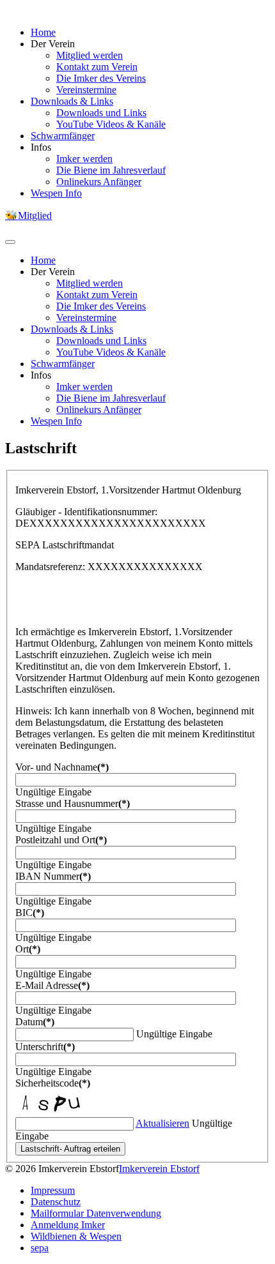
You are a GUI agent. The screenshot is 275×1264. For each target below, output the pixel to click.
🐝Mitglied (28, 215)
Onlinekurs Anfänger (98, 181)
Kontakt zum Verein (97, 66)
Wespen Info (56, 193)
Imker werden (84, 158)
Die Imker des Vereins (101, 78)
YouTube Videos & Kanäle (111, 124)
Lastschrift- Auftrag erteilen (70, 1149)
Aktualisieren (162, 1123)
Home (43, 32)
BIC (29, 912)
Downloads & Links (72, 101)
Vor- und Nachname (62, 767)
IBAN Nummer (53, 876)
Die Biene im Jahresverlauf (111, 170)
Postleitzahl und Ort (61, 839)
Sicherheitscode (52, 1083)
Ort (27, 949)
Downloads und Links (101, 112)
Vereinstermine (86, 89)
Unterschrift (45, 1046)
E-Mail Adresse (52, 985)
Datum (34, 1021)
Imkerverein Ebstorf (159, 1168)
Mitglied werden (89, 55)
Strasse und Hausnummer (72, 803)
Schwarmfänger (63, 135)
